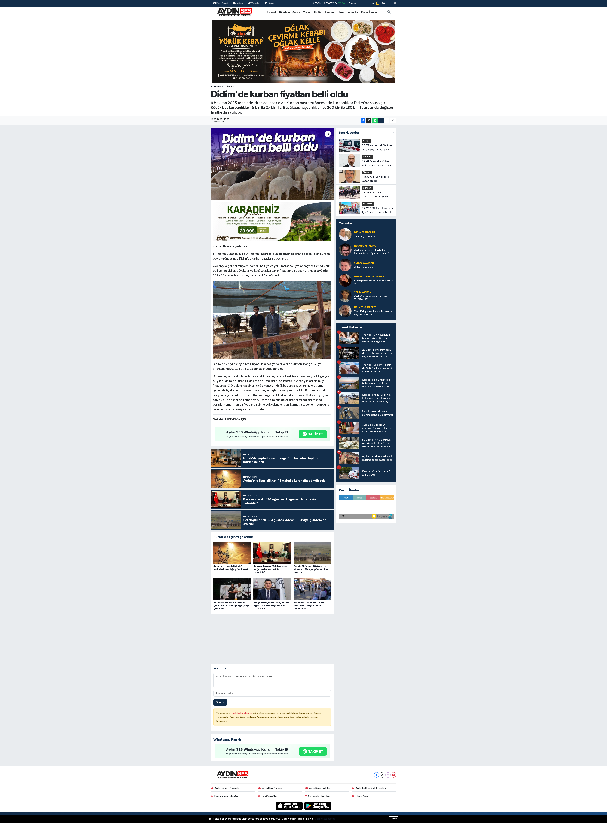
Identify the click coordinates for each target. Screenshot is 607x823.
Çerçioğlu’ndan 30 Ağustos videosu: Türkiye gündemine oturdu (311, 569)
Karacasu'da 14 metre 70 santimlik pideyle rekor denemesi (309, 605)
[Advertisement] (272, 639)
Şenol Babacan (364, 263)
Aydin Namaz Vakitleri (320, 788)
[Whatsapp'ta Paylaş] (375, 120)
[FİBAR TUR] (272, 222)
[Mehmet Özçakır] (345, 234)
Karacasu (367, 204)
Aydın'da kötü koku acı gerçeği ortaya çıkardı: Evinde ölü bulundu (377, 148)
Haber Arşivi (362, 796)
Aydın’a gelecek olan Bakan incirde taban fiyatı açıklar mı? (371, 252)
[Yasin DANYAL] (345, 295)
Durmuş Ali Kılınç (365, 246)
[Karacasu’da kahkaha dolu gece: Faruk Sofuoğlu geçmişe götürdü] (232, 589)
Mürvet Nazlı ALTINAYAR (369, 276)
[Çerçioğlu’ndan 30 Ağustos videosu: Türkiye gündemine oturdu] (312, 552)
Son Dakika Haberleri (319, 796)
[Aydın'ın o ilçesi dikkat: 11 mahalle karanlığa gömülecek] (232, 552)
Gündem (284, 12)
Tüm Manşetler (269, 796)
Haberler (216, 87)
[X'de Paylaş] (368, 120)
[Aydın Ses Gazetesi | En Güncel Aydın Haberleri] (234, 12)
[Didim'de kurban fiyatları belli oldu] (272, 164)
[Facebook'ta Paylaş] (363, 120)
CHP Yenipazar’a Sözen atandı (375, 178)
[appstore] (289, 806)
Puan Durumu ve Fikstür (226, 796)
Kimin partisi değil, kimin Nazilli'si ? (373, 282)
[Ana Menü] (394, 12)
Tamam (393, 818)
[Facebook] (376, 775)
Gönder (220, 702)
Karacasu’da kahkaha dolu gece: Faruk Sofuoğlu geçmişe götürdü (231, 605)
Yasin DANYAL (362, 292)
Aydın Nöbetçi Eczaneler (227, 788)
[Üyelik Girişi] (393, 3)
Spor (342, 12)
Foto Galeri (222, 3)
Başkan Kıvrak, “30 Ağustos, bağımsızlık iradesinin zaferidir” (270, 569)
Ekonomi (330, 12)
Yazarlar (255, 3)
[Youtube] (393, 775)
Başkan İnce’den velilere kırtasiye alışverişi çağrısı (376, 163)
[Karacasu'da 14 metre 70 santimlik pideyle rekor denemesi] (312, 589)
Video (240, 3)
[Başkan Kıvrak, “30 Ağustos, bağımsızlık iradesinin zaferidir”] (272, 552)
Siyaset (271, 12)
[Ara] (389, 12)
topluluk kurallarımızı (242, 713)
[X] (382, 775)
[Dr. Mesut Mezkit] (345, 311)
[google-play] (318, 806)
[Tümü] (392, 132)
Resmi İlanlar (369, 12)
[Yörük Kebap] (303, 51)
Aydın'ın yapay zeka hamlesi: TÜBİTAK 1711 (371, 298)
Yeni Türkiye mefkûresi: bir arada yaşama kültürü (373, 313)
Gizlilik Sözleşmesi (325, 818)
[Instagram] (388, 775)
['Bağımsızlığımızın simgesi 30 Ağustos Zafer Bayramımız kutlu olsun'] (272, 589)
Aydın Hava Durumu (272, 788)
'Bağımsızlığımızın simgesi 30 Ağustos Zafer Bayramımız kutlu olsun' (271, 605)
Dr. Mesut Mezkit (365, 307)
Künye (270, 3)
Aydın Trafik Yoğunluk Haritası (371, 788)
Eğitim (318, 12)
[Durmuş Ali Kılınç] (345, 249)
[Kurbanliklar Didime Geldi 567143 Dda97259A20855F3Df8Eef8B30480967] (272, 319)
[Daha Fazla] (381, 120)
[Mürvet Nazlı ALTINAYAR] (345, 280)
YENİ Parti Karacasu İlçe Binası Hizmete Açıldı (377, 210)
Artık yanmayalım (364, 267)
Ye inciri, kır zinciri (364, 236)
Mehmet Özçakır (364, 232)
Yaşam (307, 12)
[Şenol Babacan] (345, 265)
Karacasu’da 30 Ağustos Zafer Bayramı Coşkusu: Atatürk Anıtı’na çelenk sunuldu (376, 195)
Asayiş (296, 12)
